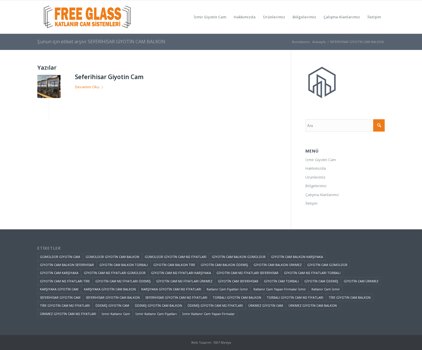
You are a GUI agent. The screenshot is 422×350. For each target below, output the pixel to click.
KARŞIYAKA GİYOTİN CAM (59, 289)
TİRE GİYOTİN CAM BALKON (350, 297)
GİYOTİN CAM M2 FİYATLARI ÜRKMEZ (184, 281)
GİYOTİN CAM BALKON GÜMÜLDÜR (239, 257)
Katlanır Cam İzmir (325, 289)
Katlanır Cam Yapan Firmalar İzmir (279, 289)
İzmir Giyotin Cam (320, 159)
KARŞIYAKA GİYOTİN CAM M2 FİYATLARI (171, 289)
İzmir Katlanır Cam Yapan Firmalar (208, 314)
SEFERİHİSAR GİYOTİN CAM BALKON (113, 297)
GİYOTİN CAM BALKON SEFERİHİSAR (67, 265)
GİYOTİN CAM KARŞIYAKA (59, 273)
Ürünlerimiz (315, 177)
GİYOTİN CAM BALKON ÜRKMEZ (277, 265)
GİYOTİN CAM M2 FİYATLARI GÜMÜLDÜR (115, 273)
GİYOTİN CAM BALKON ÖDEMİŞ (224, 265)
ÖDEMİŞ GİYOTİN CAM (112, 305)
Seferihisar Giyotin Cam (109, 77)
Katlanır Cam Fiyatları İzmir (227, 289)
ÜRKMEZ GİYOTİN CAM (265, 305)
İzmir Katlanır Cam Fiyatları (156, 314)
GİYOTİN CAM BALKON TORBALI (123, 265)
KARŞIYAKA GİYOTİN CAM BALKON (110, 289)
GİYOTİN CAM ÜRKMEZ (361, 281)
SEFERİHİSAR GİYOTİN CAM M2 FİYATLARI (176, 297)
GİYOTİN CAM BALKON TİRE (174, 265)
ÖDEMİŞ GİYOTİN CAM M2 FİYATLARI (215, 305)
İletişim (311, 203)
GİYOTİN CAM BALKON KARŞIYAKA (297, 257)
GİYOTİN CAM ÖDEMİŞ (321, 281)
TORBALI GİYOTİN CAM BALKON (237, 297)
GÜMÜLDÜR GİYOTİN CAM (60, 257)
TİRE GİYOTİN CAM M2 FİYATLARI (65, 305)
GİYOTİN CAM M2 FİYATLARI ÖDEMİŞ (123, 281)
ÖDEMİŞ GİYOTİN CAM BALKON (158, 305)
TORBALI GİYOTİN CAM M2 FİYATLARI (295, 297)
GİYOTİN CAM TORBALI (281, 281)
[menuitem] (210, 17)
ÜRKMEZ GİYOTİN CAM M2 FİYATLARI (68, 314)
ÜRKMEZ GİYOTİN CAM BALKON (313, 305)
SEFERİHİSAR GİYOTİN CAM (60, 297)
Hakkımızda (315, 168)
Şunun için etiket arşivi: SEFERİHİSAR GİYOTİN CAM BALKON (101, 41)
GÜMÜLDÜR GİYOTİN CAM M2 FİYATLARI (175, 257)
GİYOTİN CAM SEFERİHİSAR (238, 281)
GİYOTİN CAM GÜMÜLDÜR (327, 265)
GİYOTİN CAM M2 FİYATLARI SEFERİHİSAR (247, 273)
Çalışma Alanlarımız (322, 194)
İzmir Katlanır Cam (116, 314)
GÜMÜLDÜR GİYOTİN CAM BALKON (112, 257)
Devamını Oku (87, 86)
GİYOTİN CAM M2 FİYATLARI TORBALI (312, 273)
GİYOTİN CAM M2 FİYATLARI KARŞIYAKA (181, 273)
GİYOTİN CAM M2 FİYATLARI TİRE (65, 281)
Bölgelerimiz (316, 185)
